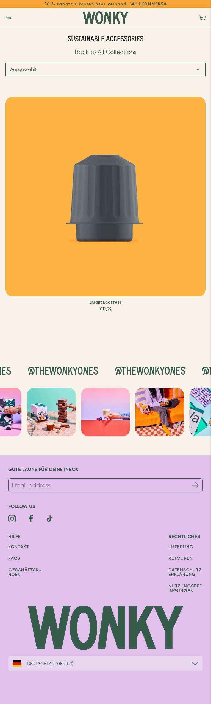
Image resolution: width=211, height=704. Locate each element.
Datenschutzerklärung (185, 572)
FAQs (14, 558)
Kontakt (18, 547)
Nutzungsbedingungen (185, 588)
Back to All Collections (106, 52)
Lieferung (180, 547)
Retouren (180, 558)
